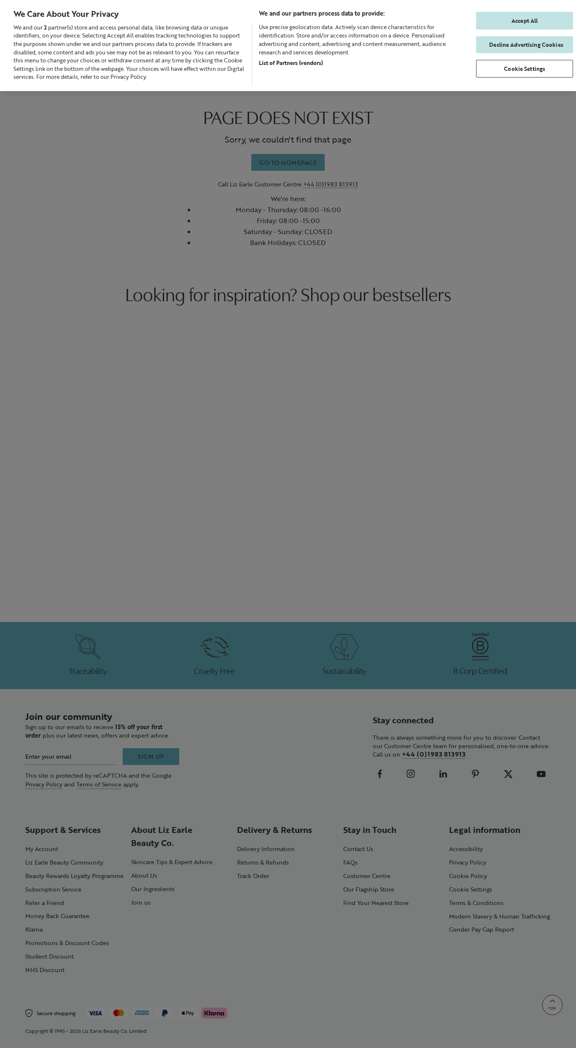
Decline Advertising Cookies (526, 44)
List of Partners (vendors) (291, 62)
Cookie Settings (524, 68)
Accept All (524, 20)
